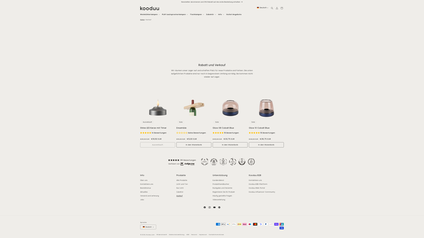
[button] (150, 14)
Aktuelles (144, 192)
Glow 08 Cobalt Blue (223, 128)
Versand (194, 234)
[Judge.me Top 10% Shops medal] (241, 161)
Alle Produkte (181, 180)
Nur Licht (180, 188)
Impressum (203, 234)
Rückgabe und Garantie (222, 188)
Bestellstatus (145, 188)
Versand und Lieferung (149, 196)
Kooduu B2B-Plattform (258, 184)
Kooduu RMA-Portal (257, 188)
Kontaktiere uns (146, 184)
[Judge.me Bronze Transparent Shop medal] (232, 161)
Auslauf (179, 196)
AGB (187, 234)
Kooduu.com (150, 235)
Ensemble (181, 128)
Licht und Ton (182, 184)
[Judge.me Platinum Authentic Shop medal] (204, 161)
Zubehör (179, 192)
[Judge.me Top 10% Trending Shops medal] (251, 161)
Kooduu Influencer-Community (262, 192)
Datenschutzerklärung (176, 234)
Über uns (144, 180)
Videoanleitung (219, 200)
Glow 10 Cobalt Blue (259, 128)
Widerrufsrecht (162, 234)
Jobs (142, 200)
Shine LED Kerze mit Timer (153, 128)
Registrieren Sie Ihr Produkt (224, 192)
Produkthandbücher (221, 184)
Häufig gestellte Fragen (222, 196)
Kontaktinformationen (216, 234)
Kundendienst (218, 180)
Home (142, 20)
